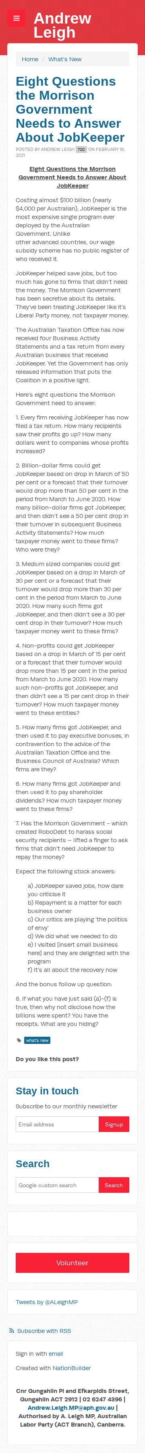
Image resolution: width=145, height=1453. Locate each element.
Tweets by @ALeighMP (47, 1302)
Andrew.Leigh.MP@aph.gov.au (71, 1407)
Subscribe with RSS (44, 1331)
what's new (37, 1040)
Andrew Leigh (62, 25)
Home (30, 59)
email (56, 1353)
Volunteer (72, 1262)
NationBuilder (72, 1368)
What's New (64, 59)
